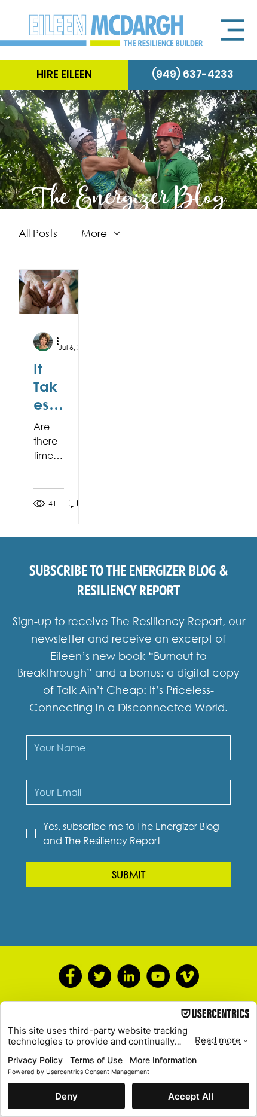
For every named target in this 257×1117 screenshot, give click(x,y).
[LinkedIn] (128, 976)
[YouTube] (158, 976)
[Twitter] (99, 976)
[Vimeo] (187, 976)
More (94, 233)
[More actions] (62, 341)
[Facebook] (70, 976)
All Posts (38, 233)
